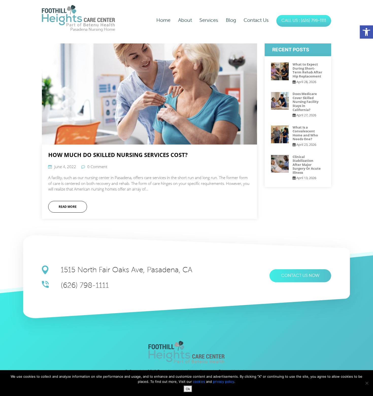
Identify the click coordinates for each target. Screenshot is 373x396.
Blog (231, 20)
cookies (199, 381)
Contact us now (300, 276)
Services (208, 20)
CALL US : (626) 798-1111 (303, 21)
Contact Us (256, 20)
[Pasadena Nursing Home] (78, 15)
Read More (68, 206)
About (185, 20)
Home (163, 20)
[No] (366, 383)
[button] (366, 32)
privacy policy (223, 381)
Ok (188, 389)
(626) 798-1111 (85, 285)
